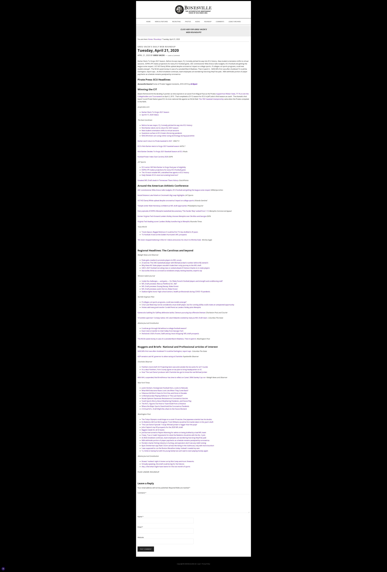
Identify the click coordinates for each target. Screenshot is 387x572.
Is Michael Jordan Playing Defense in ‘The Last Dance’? (162, 396)
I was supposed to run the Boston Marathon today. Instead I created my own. (171, 448)
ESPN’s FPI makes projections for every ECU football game (164, 170)
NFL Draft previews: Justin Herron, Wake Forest (159, 289)
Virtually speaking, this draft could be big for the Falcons (163, 464)
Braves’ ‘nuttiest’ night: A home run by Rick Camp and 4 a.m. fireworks (168, 461)
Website (141, 537)
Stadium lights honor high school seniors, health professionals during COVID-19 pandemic (176, 291)
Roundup (154, 472)
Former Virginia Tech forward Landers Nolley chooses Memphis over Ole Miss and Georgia (172, 216)
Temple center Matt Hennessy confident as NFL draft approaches (162, 206)
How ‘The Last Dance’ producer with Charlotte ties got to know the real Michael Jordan (174, 372)
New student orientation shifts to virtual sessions (160, 130)
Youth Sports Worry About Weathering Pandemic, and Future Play (166, 401)
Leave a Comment (174, 55)
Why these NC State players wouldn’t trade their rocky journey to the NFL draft (171, 265)
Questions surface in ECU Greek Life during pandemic (162, 133)
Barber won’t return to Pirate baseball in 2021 (155, 141)
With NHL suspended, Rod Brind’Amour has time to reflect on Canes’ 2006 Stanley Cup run (172, 377)
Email (140, 527)
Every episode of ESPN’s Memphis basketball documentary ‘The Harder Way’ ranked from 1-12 (173, 211)
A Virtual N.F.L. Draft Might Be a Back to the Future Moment (164, 409)
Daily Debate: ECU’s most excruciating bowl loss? (160, 175)
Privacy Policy (206, 564)
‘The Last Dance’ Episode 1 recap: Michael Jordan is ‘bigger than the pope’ (169, 425)
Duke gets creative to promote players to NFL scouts (162, 260)
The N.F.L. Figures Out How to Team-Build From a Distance (164, 404)
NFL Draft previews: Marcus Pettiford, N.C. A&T (159, 284)
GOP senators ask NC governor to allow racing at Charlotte (160, 356)
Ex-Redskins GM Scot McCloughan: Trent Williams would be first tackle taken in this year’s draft (177, 422)
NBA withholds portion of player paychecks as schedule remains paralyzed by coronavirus (175, 440)
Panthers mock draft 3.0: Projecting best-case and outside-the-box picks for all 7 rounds (175, 367)
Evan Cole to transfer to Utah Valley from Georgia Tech (162, 331)
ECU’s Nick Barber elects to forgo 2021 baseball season (158, 146)
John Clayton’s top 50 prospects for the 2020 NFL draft (162, 427)
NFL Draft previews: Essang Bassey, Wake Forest (160, 286)
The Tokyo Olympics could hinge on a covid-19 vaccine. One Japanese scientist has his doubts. (177, 419)
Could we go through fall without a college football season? (164, 328)
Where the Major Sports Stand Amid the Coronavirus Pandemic (165, 406)
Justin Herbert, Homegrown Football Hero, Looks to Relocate (165, 388)
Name (140, 517)
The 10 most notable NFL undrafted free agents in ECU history (165, 172)
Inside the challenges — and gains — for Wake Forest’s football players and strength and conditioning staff (182, 281)
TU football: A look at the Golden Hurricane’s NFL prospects (164, 235)
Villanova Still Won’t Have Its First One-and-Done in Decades (164, 393)
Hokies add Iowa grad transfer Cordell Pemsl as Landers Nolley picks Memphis (171, 307)
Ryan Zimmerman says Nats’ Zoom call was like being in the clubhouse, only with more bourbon (178, 446)
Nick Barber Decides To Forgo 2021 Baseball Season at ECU (160, 151)
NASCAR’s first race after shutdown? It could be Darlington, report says (165, 351)
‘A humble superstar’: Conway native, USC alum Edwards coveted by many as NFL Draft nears (173, 318)
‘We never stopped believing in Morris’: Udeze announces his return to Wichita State (169, 240)
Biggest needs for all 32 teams (153, 430)
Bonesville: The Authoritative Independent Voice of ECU (194, 9)
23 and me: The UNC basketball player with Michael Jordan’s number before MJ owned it (175, 263)
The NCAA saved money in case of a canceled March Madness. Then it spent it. (167, 339)
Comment (142, 493)
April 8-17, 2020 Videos (150, 115)
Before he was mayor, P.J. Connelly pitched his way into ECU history (167, 125)
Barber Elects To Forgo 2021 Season (155, 112)
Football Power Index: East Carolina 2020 (153, 157)
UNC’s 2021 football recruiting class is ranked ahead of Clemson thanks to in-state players (176, 268)
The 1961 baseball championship (211, 99)
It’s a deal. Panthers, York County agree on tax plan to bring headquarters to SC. (172, 369)
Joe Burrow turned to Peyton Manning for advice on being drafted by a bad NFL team (174, 432)
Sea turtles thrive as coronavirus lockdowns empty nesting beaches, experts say (172, 271)
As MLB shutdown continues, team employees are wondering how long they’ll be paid (174, 438)
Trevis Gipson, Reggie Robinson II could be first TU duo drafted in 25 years (170, 232)
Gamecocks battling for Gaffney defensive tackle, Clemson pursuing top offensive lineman (171, 312)
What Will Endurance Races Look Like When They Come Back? (165, 390)
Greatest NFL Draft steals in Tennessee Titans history (158, 180)
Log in (199, 564)
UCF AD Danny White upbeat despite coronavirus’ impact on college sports (166, 200)
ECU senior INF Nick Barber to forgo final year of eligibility (164, 167)
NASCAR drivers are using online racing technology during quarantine (168, 136)
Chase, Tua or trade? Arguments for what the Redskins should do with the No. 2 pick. (174, 435)
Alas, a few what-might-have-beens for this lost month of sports (166, 466)
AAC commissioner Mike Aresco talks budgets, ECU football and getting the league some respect (174, 190)
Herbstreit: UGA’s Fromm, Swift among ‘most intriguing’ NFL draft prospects (170, 333)
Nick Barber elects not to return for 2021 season (160, 128)
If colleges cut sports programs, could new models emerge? (164, 302)
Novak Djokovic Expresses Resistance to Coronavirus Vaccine (165, 398)
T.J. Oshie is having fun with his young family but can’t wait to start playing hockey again (175, 451)
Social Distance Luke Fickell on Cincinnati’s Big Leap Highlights (161, 195)
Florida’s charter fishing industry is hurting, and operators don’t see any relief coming (174, 443)
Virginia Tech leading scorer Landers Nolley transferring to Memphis (164, 221)
